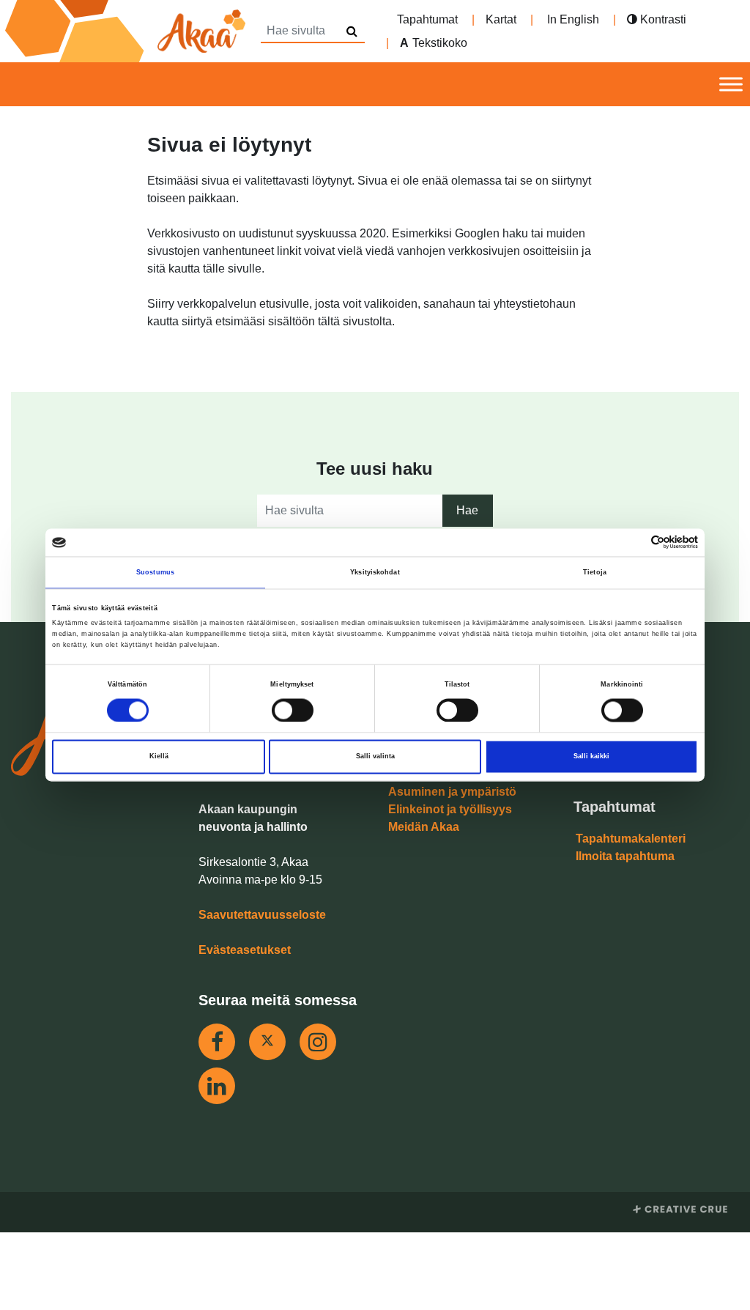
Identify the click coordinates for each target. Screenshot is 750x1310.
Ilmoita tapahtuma (625, 856)
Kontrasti (661, 19)
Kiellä (158, 757)
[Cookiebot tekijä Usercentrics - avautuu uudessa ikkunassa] (634, 542)
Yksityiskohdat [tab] (374, 572)
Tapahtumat (427, 19)
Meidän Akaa (423, 827)
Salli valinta (375, 757)
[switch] (292, 710)
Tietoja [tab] (594, 572)
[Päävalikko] (731, 85)
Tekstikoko (439, 43)
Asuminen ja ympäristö (452, 791)
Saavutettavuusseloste (262, 915)
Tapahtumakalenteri (631, 838)
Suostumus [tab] (155, 572)
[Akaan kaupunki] (128, 31)
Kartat (501, 19)
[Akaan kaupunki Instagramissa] (318, 1042)
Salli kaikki (591, 757)
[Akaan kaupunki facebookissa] (216, 1042)
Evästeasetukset (244, 950)
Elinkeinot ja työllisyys (450, 809)
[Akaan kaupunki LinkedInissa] (216, 1085)
